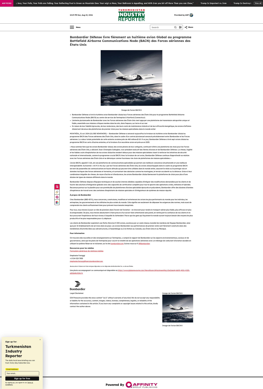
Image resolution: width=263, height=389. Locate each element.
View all (258, 3)
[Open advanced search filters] (180, 27)
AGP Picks (6, 3)
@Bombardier (144, 244)
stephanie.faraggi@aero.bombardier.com (86, 261)
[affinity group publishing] (57, 197)
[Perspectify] (57, 192)
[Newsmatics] (57, 202)
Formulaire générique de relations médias (86, 251)
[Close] (40, 340)
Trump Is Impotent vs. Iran (214, 3)
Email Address (12, 369)
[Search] (175, 27)
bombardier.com (117, 244)
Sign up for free (22, 378)
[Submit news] (57, 186)
